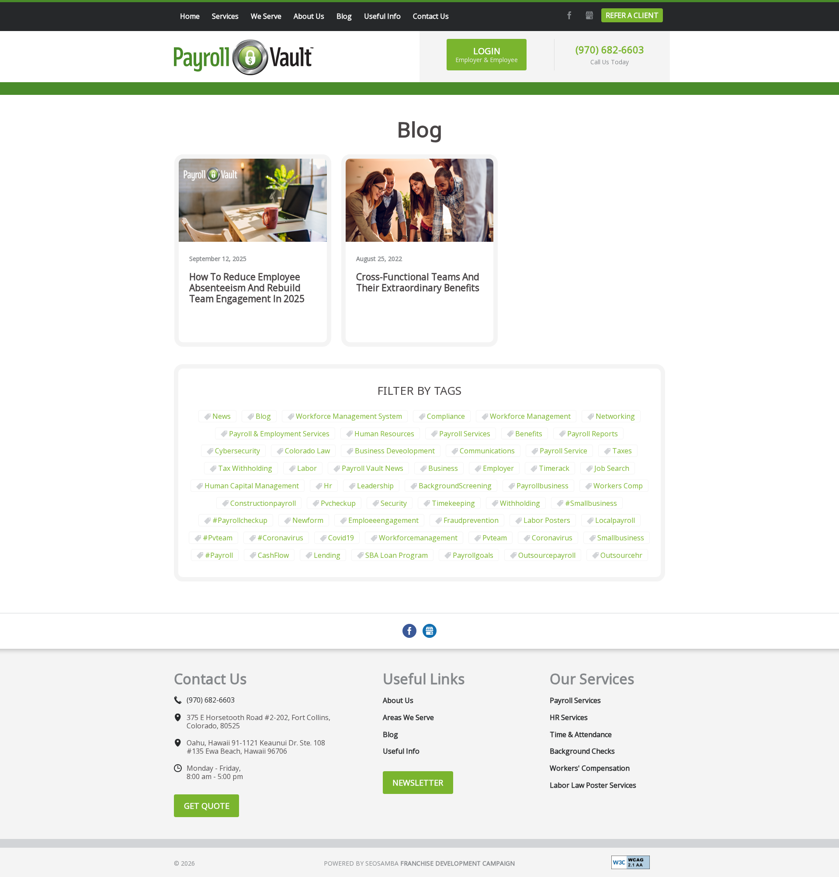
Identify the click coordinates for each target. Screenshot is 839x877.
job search (611, 468)
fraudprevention (471, 520)
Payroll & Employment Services (279, 433)
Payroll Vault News (372, 468)
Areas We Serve (408, 717)
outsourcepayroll (547, 555)
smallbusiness (620, 538)
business (443, 468)
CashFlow (273, 555)
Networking (615, 416)
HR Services (569, 717)
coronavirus (552, 538)
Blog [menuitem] (344, 16)
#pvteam (217, 538)
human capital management (252, 486)
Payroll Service (563, 451)
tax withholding (245, 468)
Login (486, 54)
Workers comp (618, 486)
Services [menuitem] (225, 16)
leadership (375, 486)
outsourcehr (621, 555)
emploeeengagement (383, 520)
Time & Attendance (581, 734)
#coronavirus (280, 538)
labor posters (547, 520)
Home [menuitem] (190, 16)
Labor (307, 468)
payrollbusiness (543, 486)
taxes (622, 451)
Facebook (568, 15)
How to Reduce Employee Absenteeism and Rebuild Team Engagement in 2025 (247, 288)
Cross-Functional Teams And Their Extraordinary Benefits (417, 282)
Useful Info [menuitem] (382, 16)
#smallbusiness (591, 503)
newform (307, 520)
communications (487, 451)
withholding (520, 503)
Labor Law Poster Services (593, 785)
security (394, 503)
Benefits (528, 433)
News (221, 416)
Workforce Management (530, 416)
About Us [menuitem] (309, 16)
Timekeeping (453, 503)
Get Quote (206, 805)
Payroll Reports (592, 433)
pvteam (494, 538)
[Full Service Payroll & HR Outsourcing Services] (244, 57)
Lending (327, 555)
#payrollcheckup (239, 520)
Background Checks (582, 751)
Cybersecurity (237, 451)
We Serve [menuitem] (266, 16)
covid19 (341, 538)
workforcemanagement (418, 538)
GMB (588, 15)
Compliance (446, 416)
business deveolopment (395, 451)
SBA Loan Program (396, 555)
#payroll (219, 555)
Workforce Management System (349, 416)
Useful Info (401, 751)
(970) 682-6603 (610, 49)
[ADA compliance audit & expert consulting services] (630, 862)
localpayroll (615, 520)
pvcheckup (338, 503)
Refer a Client (632, 15)
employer (498, 468)
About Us (398, 700)
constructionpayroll (263, 503)
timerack (554, 468)
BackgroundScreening (455, 486)
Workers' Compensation (590, 768)
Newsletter (417, 782)
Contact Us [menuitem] (431, 16)
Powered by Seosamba (419, 863)
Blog (263, 416)
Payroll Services (464, 433)
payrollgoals (473, 555)
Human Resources (384, 433)
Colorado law (307, 451)
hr (328, 486)
